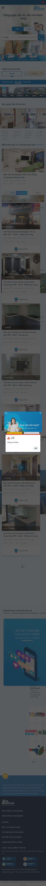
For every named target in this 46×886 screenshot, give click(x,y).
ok (36, 448)
